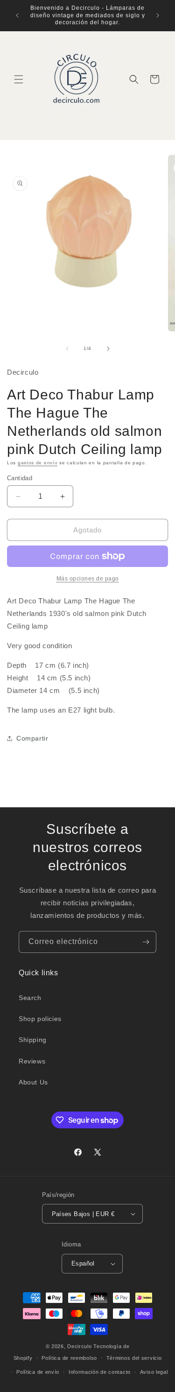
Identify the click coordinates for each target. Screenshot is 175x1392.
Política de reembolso (69, 1358)
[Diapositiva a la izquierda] (67, 348)
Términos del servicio (134, 1358)
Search (30, 997)
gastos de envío (38, 462)
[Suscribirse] (145, 942)
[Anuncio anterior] (17, 15)
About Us (33, 1082)
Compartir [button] (32, 738)
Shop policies (40, 1018)
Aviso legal (154, 1372)
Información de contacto (100, 1372)
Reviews (32, 1061)
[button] (18, 79)
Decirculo (79, 1346)
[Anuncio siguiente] (157, 15)
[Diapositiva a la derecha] (108, 348)
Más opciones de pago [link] (87, 578)
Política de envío (37, 1372)
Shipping (33, 1039)
